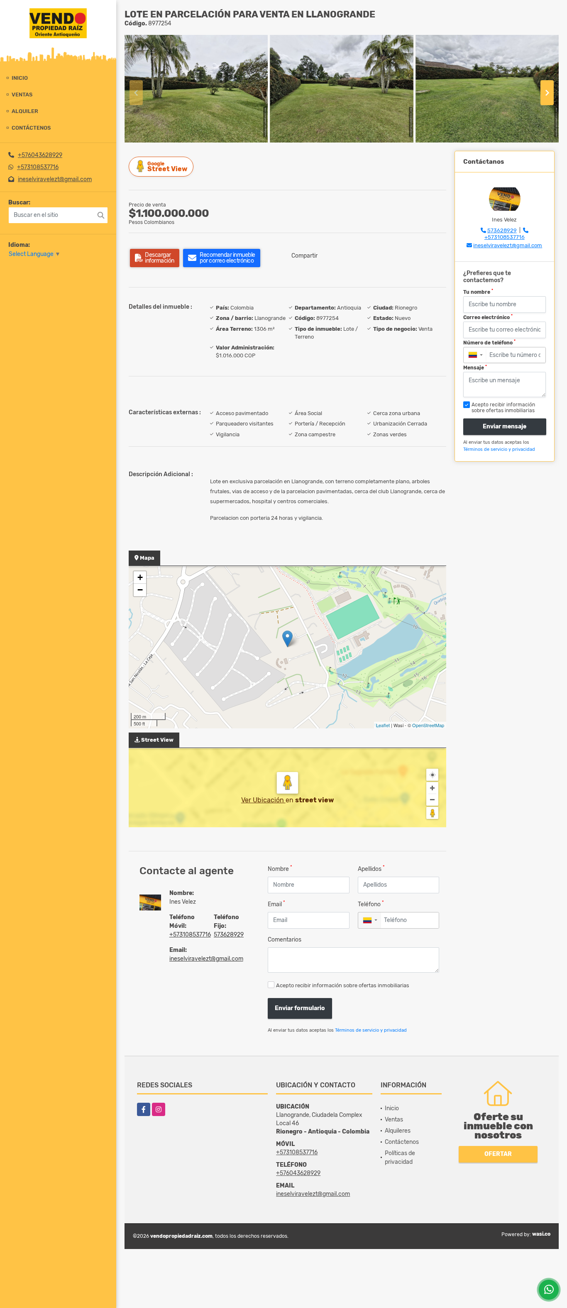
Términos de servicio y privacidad (371, 1030)
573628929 (229, 934)
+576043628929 (40, 155)
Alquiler (25, 111)
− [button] (140, 590)
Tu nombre (478, 291)
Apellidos (371, 869)
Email (276, 904)
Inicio (20, 78)
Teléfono (371, 904)
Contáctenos (31, 128)
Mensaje (475, 367)
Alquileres (398, 1130)
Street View (167, 167)
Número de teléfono (489, 342)
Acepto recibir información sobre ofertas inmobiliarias (342, 985)
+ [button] (140, 577)
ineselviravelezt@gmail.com (55, 179)
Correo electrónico (488, 317)
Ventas (22, 94)
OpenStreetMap (428, 725)
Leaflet (383, 725)
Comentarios (284, 939)
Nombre (280, 869)
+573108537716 (38, 167)
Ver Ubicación (263, 800)
